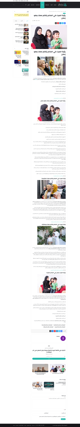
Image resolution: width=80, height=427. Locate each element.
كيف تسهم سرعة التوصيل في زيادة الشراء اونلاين (49, 0)
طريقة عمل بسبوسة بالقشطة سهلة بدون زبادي (37, 389)
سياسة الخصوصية (29, 425)
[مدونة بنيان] (62, 5)
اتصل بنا (25, 425)
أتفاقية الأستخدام (21, 425)
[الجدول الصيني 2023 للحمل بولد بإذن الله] (26, 25)
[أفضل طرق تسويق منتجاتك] (17, 62)
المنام (36, 79)
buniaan (58, 336)
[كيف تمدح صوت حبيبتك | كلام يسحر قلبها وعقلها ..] (26, 29)
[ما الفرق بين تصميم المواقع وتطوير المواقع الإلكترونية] (25, 70)
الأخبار (51, 4)
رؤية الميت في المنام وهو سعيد (58, 98)
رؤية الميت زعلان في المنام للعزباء (59, 324)
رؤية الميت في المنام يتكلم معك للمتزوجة (57, 270)
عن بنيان (14, 425)
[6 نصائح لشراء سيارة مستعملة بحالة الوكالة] (49, 385)
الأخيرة (22, 20)
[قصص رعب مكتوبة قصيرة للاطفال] (26, 38)
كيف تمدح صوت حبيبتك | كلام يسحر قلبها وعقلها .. (19, 29)
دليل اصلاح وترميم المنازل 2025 (26, 65)
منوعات (42, 4)
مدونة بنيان (33, 425)
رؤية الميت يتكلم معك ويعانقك (48, 326)
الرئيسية (55, 4)
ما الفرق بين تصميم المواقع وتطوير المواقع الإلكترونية (26, 74)
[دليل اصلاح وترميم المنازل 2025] (25, 62)
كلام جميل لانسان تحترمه (19, 32)
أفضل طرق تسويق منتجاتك (18, 65)
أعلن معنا (17, 425)
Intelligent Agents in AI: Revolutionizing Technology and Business (61, 383)
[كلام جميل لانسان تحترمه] (26, 33)
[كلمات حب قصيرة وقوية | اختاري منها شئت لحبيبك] (26, 42)
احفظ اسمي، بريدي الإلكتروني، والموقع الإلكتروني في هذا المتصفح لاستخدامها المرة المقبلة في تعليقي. (52, 416)
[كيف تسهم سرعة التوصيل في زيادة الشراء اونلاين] (17, 52)
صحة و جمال (32, 4)
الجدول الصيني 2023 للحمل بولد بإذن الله (19, 25)
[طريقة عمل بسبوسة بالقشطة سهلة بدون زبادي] (37, 385)
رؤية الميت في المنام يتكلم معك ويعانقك (57, 221)
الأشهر (27, 20)
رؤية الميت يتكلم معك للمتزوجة (59, 326)
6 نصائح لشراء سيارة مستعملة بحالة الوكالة (49, 389)
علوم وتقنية (47, 4)
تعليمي (29, 4)
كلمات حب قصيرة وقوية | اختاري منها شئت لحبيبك (19, 41)
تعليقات (16, 20)
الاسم (65, 409)
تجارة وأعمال (38, 4)
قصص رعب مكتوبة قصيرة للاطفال (19, 37)
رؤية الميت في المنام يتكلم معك (58, 175)
